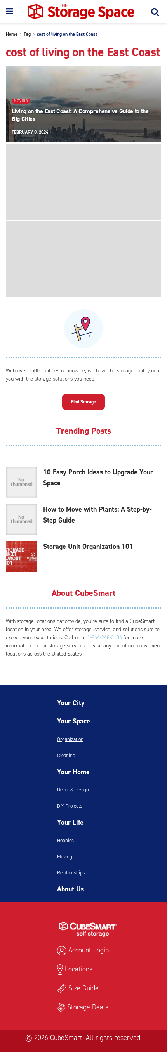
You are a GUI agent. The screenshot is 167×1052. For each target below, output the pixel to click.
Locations (78, 969)
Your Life (70, 822)
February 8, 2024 (30, 132)
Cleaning (66, 755)
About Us (70, 889)
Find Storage (83, 402)
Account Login (88, 950)
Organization (70, 739)
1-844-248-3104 (104, 637)
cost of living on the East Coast (67, 34)
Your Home (73, 772)
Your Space (73, 721)
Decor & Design (73, 789)
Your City (71, 703)
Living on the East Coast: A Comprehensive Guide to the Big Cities (80, 115)
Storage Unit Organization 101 (88, 546)
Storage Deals (87, 1007)
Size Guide (83, 988)
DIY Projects (69, 806)
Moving (21, 101)
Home (11, 34)
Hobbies (65, 840)
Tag (27, 34)
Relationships (71, 872)
